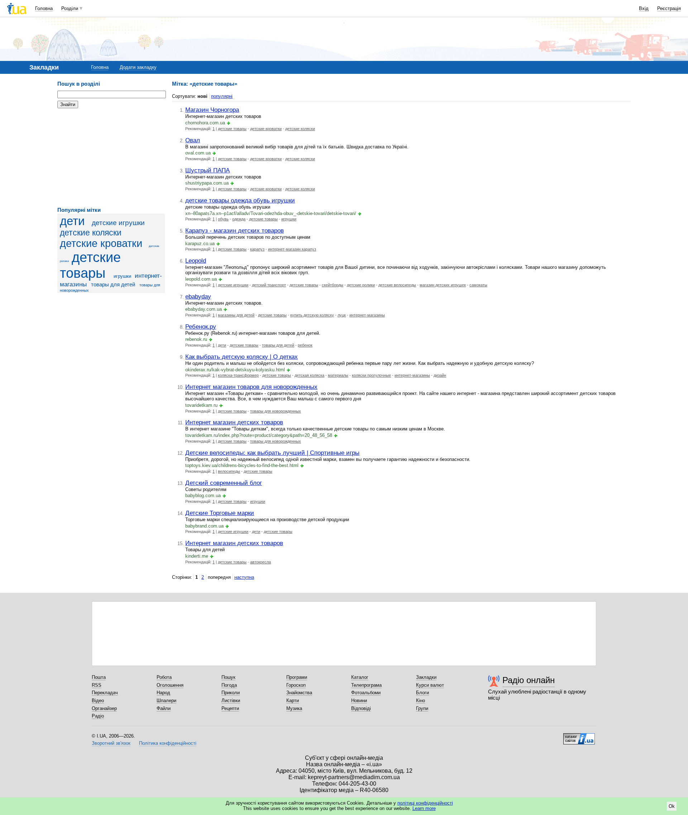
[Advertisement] (111, 157)
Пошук (228, 677)
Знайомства (299, 692)
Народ (163, 692)
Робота (164, 677)
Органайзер (104, 708)
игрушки (122, 276)
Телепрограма (366, 685)
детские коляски (90, 232)
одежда (238, 219)
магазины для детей (236, 315)
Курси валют (430, 685)
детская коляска (309, 375)
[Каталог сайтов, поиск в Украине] (579, 736)
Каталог (359, 677)
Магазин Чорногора (212, 109)
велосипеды (229, 471)
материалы (338, 375)
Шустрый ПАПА (207, 170)
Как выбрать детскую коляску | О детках (241, 356)
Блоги (422, 692)
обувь (223, 219)
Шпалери (166, 700)
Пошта (99, 677)
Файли (164, 708)
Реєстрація (669, 8)
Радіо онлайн (528, 680)
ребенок (305, 345)
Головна (44, 8)
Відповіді (361, 708)
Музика (294, 708)
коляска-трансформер (238, 375)
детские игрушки (118, 223)
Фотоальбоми (366, 692)
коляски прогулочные (371, 375)
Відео (98, 700)
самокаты (478, 285)
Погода (229, 685)
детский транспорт (269, 285)
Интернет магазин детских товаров (234, 422)
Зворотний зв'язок (111, 743)
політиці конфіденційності (425, 803)
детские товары (90, 265)
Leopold (195, 260)
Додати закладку (138, 67)
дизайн (440, 375)
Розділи (69, 8)
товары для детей (113, 284)
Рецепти (230, 708)
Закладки (426, 677)
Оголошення (170, 685)
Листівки (230, 700)
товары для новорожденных (275, 411)
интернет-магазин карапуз (292, 249)
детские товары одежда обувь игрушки (240, 200)
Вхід (644, 8)
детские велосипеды (397, 285)
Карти (292, 700)
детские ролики (361, 285)
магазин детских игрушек (443, 285)
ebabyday (198, 296)
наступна (244, 577)
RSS (96, 685)
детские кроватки (101, 243)
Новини (359, 700)
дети (72, 221)
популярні (222, 96)
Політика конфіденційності (167, 743)
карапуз (257, 249)
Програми (296, 677)
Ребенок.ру (200, 326)
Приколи (230, 692)
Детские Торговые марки (219, 512)
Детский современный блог (223, 482)
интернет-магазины (367, 315)
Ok (672, 806)
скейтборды (332, 285)
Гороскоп (296, 685)
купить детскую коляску (312, 315)
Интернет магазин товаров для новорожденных (251, 386)
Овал (192, 140)
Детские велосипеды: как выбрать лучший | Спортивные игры (272, 452)
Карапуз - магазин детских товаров (234, 230)
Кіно (420, 700)
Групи (422, 708)
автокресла (260, 562)
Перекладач (105, 692)
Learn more (424, 808)
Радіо (98, 716)
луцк (342, 315)
